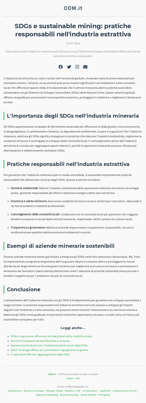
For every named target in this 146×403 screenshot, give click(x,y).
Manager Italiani (54, 390)
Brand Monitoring (69, 394)
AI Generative (90, 390)
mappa (70, 378)
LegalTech (104, 390)
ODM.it (52, 374)
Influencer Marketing (47, 394)
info (78, 378)
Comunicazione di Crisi (124, 390)
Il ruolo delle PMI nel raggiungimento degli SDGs (40, 354)
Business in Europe (34, 390)
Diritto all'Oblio (89, 394)
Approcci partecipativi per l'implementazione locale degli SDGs (49, 345)
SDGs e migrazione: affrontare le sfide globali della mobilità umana (51, 336)
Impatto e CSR (72, 390)
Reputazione (15, 390)
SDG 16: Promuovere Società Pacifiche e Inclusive (40, 341)
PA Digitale (104, 394)
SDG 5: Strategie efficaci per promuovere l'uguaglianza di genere (49, 350)
